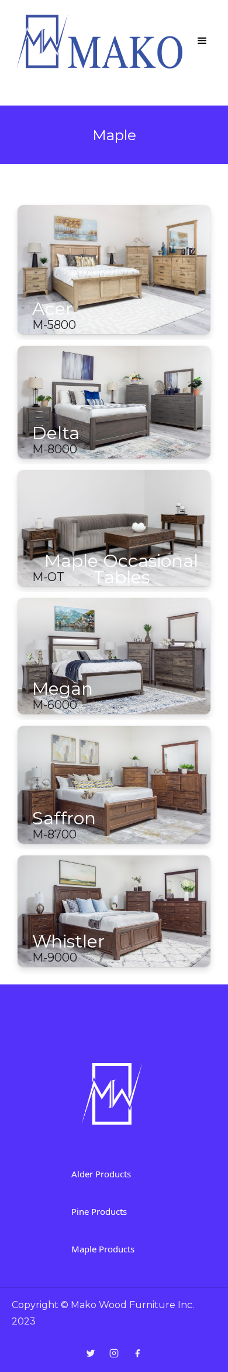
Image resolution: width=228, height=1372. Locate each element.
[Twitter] (90, 1353)
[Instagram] (114, 1353)
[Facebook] (137, 1353)
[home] (100, 41)
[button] (202, 41)
